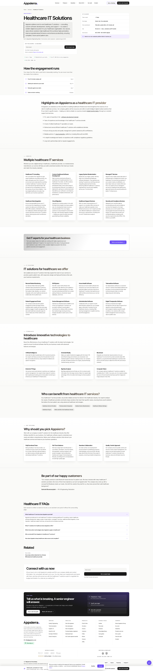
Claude (112, 662)
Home (25, 9)
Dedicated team (69, 633)
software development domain (69, 117)
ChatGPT (106, 662)
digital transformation (93, 111)
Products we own (119, 631)
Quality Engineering (53, 623)
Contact (96, 3)
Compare (101, 636)
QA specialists (55, 451)
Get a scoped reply (70, 47)
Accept (100, 666)
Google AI (126, 662)
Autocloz (84, 631)
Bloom (83, 636)
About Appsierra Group (120, 623)
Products (65, 3)
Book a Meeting (111, 3)
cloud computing (60, 134)
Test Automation (52, 626)
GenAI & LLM (52, 631)
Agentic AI (51, 628)
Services (57, 3)
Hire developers (69, 626)
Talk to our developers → (118, 242)
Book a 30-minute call (38, 52)
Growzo (84, 639)
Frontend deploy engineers (71, 631)
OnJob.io (84, 626)
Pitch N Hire (84, 623)
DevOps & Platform (53, 633)
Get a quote (118, 633)
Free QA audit (118, 636)
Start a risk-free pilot (123, 3)
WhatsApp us (30, 643)
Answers (101, 628)
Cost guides (101, 633)
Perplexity (118, 662)
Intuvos (83, 628)
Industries (73, 3)
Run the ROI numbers (110, 668)
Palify (83, 633)
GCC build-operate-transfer (71, 636)
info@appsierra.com (31, 640)
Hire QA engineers (69, 623)
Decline (93, 666)
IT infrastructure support (89, 214)
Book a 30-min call (47, 611)
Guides (100, 623)
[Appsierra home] (31, 3)
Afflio (83, 641)
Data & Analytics (52, 636)
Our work (90, 3)
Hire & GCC (81, 3)
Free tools (101, 626)
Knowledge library (103, 631)
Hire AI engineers (69, 628)
